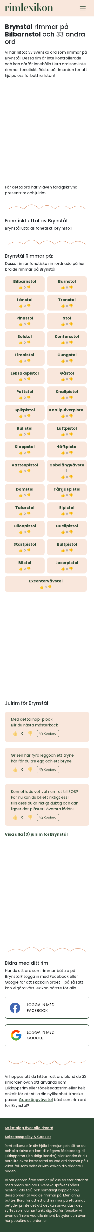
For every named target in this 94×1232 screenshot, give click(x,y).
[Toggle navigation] (82, 8)
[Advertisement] (47, 131)
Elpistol (66, 507)
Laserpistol (66, 562)
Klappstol (25, 446)
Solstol (25, 336)
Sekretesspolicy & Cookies (28, 1136)
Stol (67, 318)
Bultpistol (67, 544)
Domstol (25, 489)
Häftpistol (67, 446)
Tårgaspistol (67, 489)
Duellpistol (67, 526)
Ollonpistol (24, 526)
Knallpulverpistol (67, 410)
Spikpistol (24, 410)
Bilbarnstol (24, 281)
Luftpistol (67, 428)
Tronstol (67, 300)
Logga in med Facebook (40, 1007)
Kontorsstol (67, 336)
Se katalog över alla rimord (29, 1127)
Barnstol (67, 281)
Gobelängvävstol (66, 468)
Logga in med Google (40, 1035)
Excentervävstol (46, 581)
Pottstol (24, 391)
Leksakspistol (25, 373)
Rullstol (25, 428)
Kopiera (50, 733)
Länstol (25, 300)
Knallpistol (67, 391)
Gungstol (67, 355)
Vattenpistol (25, 465)
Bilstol (24, 562)
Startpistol (24, 544)
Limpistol (24, 355)
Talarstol (24, 507)
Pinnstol (24, 318)
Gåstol (67, 373)
